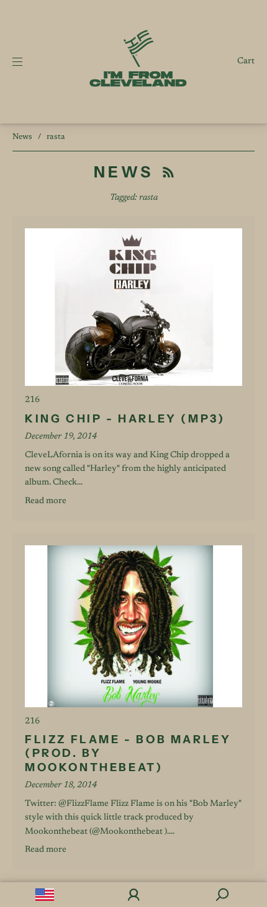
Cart (246, 61)
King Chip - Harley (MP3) (125, 419)
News (22, 137)
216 (32, 400)
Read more (45, 501)
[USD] (44, 894)
